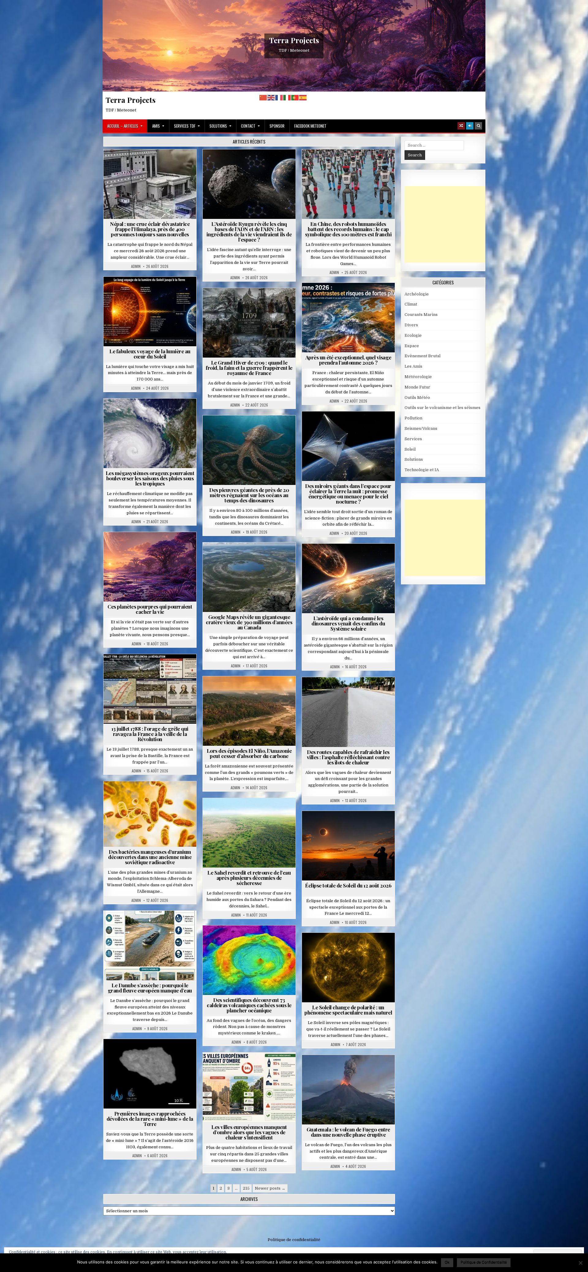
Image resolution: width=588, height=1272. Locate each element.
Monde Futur (417, 387)
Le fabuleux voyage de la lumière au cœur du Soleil (149, 354)
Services (413, 439)
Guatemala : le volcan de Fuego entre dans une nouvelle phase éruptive (348, 1132)
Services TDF (184, 126)
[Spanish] (303, 97)
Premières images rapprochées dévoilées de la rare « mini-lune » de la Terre (150, 1118)
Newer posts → (270, 1188)
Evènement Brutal (132, 164)
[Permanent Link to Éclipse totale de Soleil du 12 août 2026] (348, 845)
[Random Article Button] (461, 125)
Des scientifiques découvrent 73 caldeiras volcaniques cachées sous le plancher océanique (249, 1005)
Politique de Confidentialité (484, 1262)
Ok (447, 1262)
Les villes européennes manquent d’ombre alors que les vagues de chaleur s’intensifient (249, 1132)
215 (246, 1188)
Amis (156, 126)
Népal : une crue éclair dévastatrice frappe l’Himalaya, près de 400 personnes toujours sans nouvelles (150, 229)
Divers (267, 430)
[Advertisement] (450, 224)
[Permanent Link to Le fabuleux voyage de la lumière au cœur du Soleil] (150, 311)
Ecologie (262, 813)
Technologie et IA (351, 164)
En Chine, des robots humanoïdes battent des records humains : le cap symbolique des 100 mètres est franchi (348, 229)
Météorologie (351, 297)
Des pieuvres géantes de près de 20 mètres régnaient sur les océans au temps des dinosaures (249, 495)
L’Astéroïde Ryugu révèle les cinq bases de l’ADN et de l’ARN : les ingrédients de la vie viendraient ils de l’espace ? (249, 231)
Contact (248, 126)
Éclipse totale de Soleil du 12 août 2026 (348, 885)
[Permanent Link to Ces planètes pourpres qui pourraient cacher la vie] (150, 567)
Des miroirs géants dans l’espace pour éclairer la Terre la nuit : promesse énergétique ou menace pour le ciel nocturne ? (348, 493)
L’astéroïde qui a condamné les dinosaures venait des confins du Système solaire (348, 623)
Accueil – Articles (122, 126)
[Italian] (287, 97)
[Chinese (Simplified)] (263, 97)
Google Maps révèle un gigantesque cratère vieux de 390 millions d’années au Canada (249, 622)
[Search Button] (478, 125)
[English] (271, 97)
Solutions (218, 126)
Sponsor (277, 126)
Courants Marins (421, 314)
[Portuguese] (295, 97)
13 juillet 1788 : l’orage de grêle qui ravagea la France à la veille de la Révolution (149, 733)
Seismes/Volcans (173, 164)
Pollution (346, 426)
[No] (580, 1263)
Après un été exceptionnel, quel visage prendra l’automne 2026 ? (348, 360)
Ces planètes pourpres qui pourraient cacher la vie (149, 609)
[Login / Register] (469, 125)
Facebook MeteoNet (310, 126)
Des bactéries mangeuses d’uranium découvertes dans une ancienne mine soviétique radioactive (149, 856)
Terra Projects (294, 40)
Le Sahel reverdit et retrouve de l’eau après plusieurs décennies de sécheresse (249, 877)
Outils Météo (417, 397)
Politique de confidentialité (294, 1239)
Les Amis (413, 366)
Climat (237, 691)
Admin (136, 266)
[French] (279, 97)
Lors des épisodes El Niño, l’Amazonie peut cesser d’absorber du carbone (249, 753)
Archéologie (241, 430)
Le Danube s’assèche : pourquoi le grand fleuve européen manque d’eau (150, 988)
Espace (252, 164)
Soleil (152, 291)
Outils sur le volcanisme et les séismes (443, 407)
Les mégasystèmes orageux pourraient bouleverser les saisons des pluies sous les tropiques (150, 478)
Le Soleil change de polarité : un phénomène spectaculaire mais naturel (348, 1010)
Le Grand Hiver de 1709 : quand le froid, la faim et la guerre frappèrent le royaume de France (249, 367)
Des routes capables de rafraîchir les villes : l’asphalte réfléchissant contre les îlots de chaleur (348, 757)
